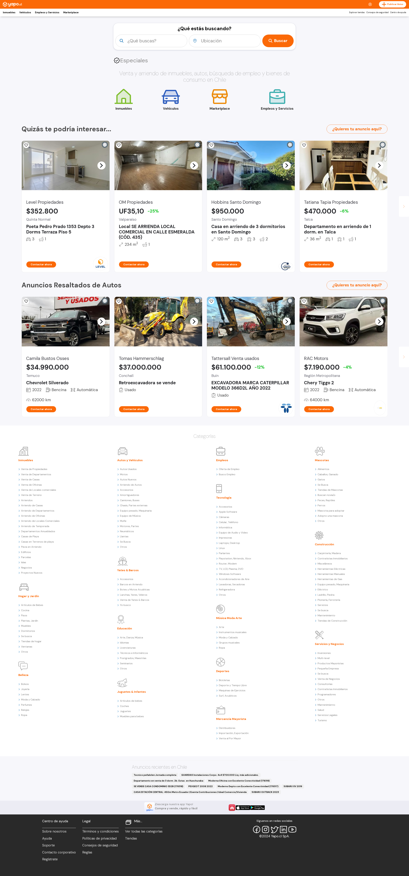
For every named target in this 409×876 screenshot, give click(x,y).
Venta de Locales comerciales (38, 490)
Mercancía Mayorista (231, 719)
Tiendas (131, 838)
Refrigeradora (227, 589)
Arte (221, 627)
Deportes (222, 671)
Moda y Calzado (30, 699)
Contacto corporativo (59, 852)
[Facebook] (256, 829)
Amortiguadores (129, 495)
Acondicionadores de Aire (234, 579)
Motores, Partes (129, 526)
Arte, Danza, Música (131, 637)
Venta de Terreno (31, 495)
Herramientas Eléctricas (331, 569)
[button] (101, 165)
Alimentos (323, 469)
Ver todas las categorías (143, 831)
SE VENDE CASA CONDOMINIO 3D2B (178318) (158, 786)
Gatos (321, 479)
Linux (222, 548)
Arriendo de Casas (32, 505)
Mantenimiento (326, 615)
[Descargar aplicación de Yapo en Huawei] (232, 807)
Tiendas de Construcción (332, 620)
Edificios (26, 552)
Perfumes (26, 704)
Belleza (23, 675)
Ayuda (47, 838)
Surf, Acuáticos (228, 695)
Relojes (25, 710)
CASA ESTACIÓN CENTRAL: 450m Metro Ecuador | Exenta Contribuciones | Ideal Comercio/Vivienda (190, 792)
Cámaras (224, 517)
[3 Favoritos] (119, 145)
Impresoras (225, 537)
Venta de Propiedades (34, 469)
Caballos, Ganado (328, 474)
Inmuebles (9, 12)
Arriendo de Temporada (35, 526)
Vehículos (25, 12)
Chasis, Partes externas (133, 505)
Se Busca (125, 541)
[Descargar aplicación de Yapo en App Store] (243, 807)
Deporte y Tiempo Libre (233, 685)
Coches (124, 706)
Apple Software (228, 511)
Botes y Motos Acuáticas (135, 589)
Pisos (24, 615)
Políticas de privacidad (99, 838)
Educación (124, 628)
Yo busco (125, 605)
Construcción (324, 544)
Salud (321, 710)
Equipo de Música (130, 515)
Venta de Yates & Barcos (134, 600)
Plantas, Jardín (29, 620)
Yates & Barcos (128, 570)
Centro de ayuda (398, 12)
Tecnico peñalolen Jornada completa (155, 774)
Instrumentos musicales (233, 632)
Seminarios (126, 663)
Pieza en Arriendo (31, 546)
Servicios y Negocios (329, 644)
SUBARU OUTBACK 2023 (265, 792)
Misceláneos (325, 563)
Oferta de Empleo (229, 469)
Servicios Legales (327, 715)
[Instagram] (265, 829)
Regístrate (50, 859)
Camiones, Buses (129, 500)
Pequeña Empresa (328, 668)
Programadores (327, 694)
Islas (23, 562)
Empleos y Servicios (47, 12)
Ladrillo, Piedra (326, 594)
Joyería (25, 689)
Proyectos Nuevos (31, 572)
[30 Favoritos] (26, 145)
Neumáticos (127, 531)
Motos (124, 474)
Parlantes (224, 553)
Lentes (25, 694)
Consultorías (325, 684)
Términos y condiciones (100, 831)
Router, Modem (228, 563)
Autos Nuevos (128, 479)
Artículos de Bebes (32, 605)
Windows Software (230, 574)
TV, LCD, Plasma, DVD (231, 569)
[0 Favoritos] (26, 301)
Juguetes (125, 711)
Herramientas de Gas (330, 579)
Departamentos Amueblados (38, 531)
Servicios (323, 605)
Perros (321, 505)
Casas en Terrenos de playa (37, 541)
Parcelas (26, 557)
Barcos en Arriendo (131, 584)
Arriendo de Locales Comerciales (40, 521)
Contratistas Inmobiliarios (333, 558)
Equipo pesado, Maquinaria (136, 510)
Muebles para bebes (132, 716)
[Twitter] (274, 829)
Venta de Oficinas (31, 484)
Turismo (322, 720)
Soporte (48, 845)
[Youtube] (292, 829)
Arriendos (27, 500)
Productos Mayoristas (331, 663)
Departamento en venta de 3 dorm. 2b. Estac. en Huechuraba (168, 780)
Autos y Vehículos (130, 460)
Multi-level (324, 658)
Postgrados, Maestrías (133, 658)
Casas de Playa (30, 536)
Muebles (26, 625)
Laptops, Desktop (229, 543)
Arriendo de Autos (131, 484)
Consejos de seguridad (377, 12)
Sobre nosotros (54, 831)
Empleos (222, 460)
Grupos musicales (229, 642)
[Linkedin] (283, 829)
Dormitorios (28, 631)
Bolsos (25, 684)
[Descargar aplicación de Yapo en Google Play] (257, 807)
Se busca (26, 636)
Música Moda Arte (229, 618)
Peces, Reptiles (326, 500)
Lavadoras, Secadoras (232, 584)
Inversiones (324, 653)
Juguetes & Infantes (131, 692)
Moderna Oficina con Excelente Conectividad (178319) (239, 780)
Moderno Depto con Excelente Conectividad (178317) (248, 786)
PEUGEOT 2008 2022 (200, 786)
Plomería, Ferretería (329, 600)
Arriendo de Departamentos (37, 510)
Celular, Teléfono (228, 522)
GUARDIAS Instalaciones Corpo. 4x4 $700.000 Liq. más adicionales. (220, 774)
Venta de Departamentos (36, 474)
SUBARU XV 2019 (293, 786)
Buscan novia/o (326, 495)
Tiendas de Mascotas (330, 490)
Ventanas (26, 646)
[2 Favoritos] (211, 145)
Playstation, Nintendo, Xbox (235, 558)
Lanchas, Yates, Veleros (133, 594)
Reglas (87, 852)
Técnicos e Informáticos (134, 653)
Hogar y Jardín (28, 596)
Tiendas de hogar (31, 641)
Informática (225, 527)
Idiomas (124, 642)
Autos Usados (128, 469)
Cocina (25, 610)
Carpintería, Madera (329, 553)
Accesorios (126, 490)
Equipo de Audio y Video (233, 532)
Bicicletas (224, 680)
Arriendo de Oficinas (33, 515)
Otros (24, 651)
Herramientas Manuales (331, 574)
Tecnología (224, 498)
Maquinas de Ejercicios (232, 690)
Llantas (124, 536)
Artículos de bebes (131, 700)
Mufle (123, 521)
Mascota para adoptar (331, 510)
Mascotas (322, 460)
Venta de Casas (30, 479)
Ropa (24, 715)
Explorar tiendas (357, 12)
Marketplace (71, 12)
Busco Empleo (227, 474)
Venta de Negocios (329, 679)
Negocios (26, 567)
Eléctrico (323, 589)
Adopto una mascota (330, 515)
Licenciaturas (128, 647)
